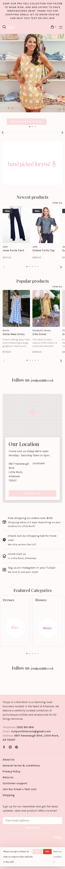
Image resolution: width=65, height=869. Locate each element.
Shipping (8, 795)
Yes (37, 851)
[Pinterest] (16, 747)
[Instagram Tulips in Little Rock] (10, 747)
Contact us (32, 493)
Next (62, 132)
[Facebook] (4, 747)
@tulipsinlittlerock (42, 380)
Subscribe (32, 827)
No (47, 851)
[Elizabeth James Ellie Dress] (46, 308)
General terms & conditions (21, 765)
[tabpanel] (32, 79)
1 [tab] (29, 126)
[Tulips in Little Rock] (58, 837)
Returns (8, 777)
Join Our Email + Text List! (19, 789)
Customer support (15, 783)
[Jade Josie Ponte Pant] (16, 224)
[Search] (5, 27)
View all (57, 203)
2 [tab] (32, 126)
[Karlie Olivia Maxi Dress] (16, 308)
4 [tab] (35, 653)
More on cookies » (57, 856)
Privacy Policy (11, 771)
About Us (9, 759)
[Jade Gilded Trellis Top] (46, 224)
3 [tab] (35, 126)
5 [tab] (38, 653)
